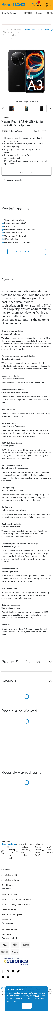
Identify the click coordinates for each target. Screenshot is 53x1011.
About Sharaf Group (10, 880)
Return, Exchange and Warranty (15, 904)
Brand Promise (7, 885)
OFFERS (28, 13)
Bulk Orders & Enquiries (11, 914)
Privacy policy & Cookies (49, 991)
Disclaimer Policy (8, 909)
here (37, 995)
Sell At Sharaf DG (9, 894)
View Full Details (26, 252)
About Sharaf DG (9, 875)
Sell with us (6, 919)
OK (26, 1006)
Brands (39, 13)
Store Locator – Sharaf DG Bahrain (16, 899)
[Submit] (33, 5)
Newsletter (6, 934)
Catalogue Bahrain (9, 929)
